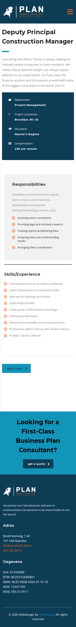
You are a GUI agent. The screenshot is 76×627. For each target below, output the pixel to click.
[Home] (23, 11)
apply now (15, 368)
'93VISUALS (46, 614)
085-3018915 (12, 550)
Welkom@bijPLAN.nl (17, 546)
